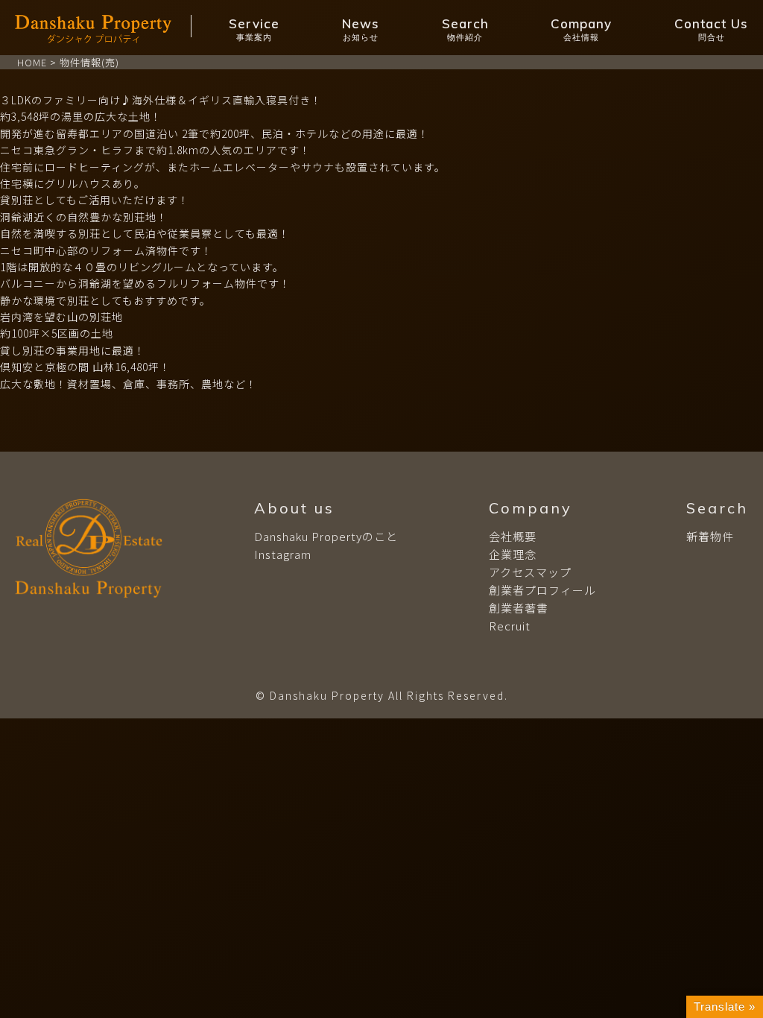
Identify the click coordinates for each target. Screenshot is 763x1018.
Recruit (510, 625)
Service (254, 29)
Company (581, 29)
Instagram (282, 554)
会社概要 (512, 536)
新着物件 (710, 536)
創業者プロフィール (542, 590)
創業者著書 (518, 608)
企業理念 (512, 554)
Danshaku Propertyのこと (326, 536)
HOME (32, 62)
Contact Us (711, 29)
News (360, 29)
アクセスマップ (530, 572)
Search (465, 29)
